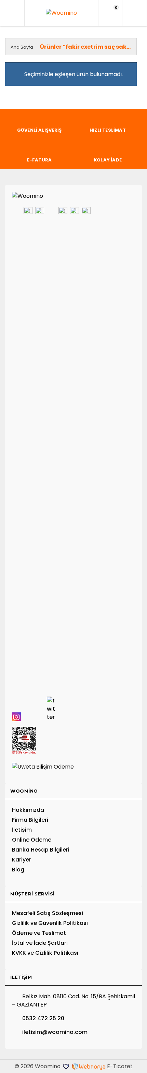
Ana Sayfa (22, 47)
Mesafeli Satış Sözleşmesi (47, 913)
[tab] (73, 791)
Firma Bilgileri (30, 820)
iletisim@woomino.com (55, 1032)
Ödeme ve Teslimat (39, 933)
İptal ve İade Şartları (40, 943)
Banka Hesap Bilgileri (40, 850)
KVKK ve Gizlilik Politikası (45, 953)
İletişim (22, 830)
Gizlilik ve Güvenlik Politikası (50, 923)
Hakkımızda (28, 810)
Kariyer (21, 860)
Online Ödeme (31, 840)
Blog (18, 869)
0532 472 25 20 (43, 1018)
